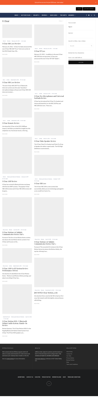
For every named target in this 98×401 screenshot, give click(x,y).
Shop (67, 362)
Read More (4, 54)
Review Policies (70, 360)
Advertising (69, 351)
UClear (8, 79)
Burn (4, 79)
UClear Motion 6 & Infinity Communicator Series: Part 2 (45, 243)
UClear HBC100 (40, 183)
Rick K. (4, 41)
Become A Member (89, 8)
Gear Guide (53, 15)
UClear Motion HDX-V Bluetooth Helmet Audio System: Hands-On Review (14, 323)
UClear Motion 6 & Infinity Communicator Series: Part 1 (13, 233)
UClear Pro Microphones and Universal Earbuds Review (49, 97)
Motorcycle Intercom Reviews (13, 176)
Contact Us (69, 353)
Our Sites (68, 355)
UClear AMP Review (9, 181)
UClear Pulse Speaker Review (45, 141)
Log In (79, 8)
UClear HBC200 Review (11, 82)
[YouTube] (89, 15)
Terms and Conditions (72, 364)
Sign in (70, 27)
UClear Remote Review (10, 123)
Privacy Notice (70, 358)
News (16, 15)
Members (71, 15)
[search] (91, 46)
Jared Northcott (6, 316)
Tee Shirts (63, 15)
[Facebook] (86, 15)
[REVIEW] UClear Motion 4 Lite (46, 293)
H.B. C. (4, 120)
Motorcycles (25, 15)
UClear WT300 (39, 51)
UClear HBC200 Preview (11, 44)
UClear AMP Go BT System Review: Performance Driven (15, 269)
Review (8, 41)
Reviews (44, 15)
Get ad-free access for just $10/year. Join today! (49, 2)
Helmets (36, 15)
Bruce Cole (5, 229)
